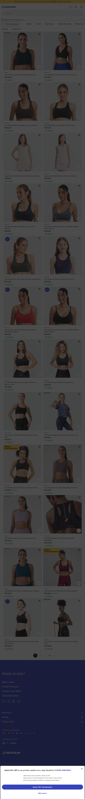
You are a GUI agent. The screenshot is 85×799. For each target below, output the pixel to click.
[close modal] (82, 768)
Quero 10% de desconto (42, 787)
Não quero (42, 793)
